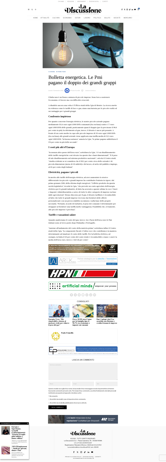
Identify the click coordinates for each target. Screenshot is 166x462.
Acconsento (54, 396)
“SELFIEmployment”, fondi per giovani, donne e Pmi (19, 448)
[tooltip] (122, 9)
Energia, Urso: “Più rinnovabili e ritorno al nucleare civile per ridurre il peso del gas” (58, 322)
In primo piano (61, 71)
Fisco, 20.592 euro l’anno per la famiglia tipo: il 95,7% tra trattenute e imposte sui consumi (82, 322)
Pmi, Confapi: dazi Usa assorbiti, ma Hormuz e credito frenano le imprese (107, 321)
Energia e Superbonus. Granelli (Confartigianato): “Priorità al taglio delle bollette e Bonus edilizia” (18, 432)
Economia (51, 71)
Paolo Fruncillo (75, 90)
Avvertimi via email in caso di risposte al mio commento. (68, 399)
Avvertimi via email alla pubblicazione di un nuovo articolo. (68, 403)
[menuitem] (61, 1)
